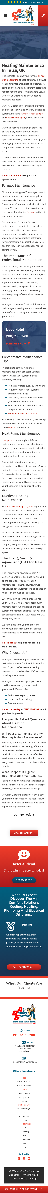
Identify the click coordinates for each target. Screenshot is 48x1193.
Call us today (9, 642)
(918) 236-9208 (17, 336)
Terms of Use (18, 1178)
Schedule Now (17, 343)
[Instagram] (24, 1159)
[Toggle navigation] (5, 15)
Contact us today (11, 709)
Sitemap (32, 1178)
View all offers (23, 833)
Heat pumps (8, 440)
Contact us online (11, 175)
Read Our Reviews (31, 2)
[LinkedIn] (29, 1159)
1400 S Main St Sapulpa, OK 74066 (24, 1097)
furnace (31, 212)
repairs (11, 427)
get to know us (23, 967)
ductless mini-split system (20, 506)
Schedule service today (24, 1189)
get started (23, 880)
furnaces (25, 113)
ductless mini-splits (15, 117)
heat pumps (37, 113)
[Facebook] (19, 1159)
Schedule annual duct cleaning (23, 413)
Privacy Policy (29, 1174)
